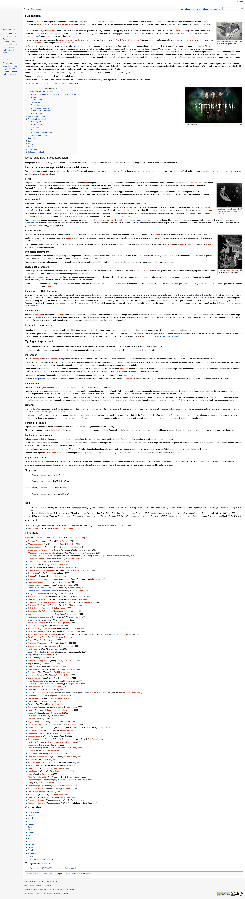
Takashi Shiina (125, 634)
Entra (241, 2)
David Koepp (59, 672)
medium (194, 183)
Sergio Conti (33, 528)
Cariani (30, 841)
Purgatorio (91, 298)
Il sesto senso (33, 669)
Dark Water (32, 707)
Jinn (29, 821)
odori (53, 210)
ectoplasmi (66, 185)
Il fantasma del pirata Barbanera (41, 570)
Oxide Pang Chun (54, 710)
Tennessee (123, 369)
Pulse (30, 774)
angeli (123, 57)
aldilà (120, 171)
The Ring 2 (32, 768)
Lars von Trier (61, 637)
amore (208, 244)
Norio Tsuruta (65, 678)
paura (67, 36)
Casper (30, 640)
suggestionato (142, 214)
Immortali (31, 824)
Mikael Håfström (47, 783)
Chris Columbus (98, 692)
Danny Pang (68, 710)
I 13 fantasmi (33, 562)
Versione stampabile (11, 71)
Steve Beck (62, 698)
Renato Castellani (66, 567)
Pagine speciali (9, 69)
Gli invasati (32, 565)
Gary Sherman (70, 605)
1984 (144, 336)
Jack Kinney (125, 556)
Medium (31, 759)
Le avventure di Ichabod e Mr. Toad (42, 556)
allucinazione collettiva (105, 220)
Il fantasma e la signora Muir (39, 553)
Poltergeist (32, 643)
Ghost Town (32, 794)
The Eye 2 (32, 742)
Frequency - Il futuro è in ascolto (41, 684)
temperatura (208, 210)
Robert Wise (58, 565)
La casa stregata (34, 585)
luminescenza (67, 24)
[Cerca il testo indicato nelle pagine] (242, 8)
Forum (5, 39)
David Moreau (52, 797)
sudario (205, 22)
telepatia (121, 256)
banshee (36, 409)
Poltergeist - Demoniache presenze (42, 588)
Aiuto (5, 53)
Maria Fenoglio (34, 525)
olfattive (133, 210)
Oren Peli (68, 789)
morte (182, 244)
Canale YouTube (9, 47)
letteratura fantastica (67, 40)
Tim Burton (70, 611)
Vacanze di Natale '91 (37, 631)
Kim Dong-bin (54, 666)
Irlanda (164, 409)
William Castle (74, 559)
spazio (50, 286)
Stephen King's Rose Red (38, 722)
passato (74, 274)
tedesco (54, 359)
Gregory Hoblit (74, 684)
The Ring (31, 704)
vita (171, 244)
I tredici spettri (33, 698)
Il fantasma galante (35, 544)
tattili (126, 210)
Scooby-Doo (33, 573)
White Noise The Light (37, 777)
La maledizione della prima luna (40, 727)
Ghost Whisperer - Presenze (39, 762)
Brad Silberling (50, 640)
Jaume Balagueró (52, 751)
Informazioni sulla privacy (33, 893)
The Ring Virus (34, 666)
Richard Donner (60, 608)
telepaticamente (31, 223)
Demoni (31, 815)
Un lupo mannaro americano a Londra (43, 579)
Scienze (38, 874)
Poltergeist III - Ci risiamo (38, 605)
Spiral (30, 658)
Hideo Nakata (46, 655)
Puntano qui (7, 63)
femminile (133, 409)
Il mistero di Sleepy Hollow (38, 660)
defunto (72, 33)
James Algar (100, 556)
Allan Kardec (60, 315)
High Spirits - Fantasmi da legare (41, 614)
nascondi (54, 88)
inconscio (130, 379)
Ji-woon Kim (64, 730)
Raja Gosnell (58, 713)
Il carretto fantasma (36, 541)
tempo (37, 286)
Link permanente (9, 74)
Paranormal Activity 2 (36, 800)
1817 (137, 369)
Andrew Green (50, 453)
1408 (30, 783)
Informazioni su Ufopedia (51, 893)
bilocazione (175, 453)
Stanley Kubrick (54, 576)
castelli (191, 40)
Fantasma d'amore (35, 582)
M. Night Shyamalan (66, 669)
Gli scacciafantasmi (36, 547)
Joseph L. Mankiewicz (85, 553)
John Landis (95, 579)
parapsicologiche (141, 220)
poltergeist (37, 359)
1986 (129, 525)
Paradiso (195, 295)
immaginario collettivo (37, 439)
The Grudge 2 (33, 771)
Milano (55, 528)
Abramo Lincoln (230, 211)
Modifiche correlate (10, 66)
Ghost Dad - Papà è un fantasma (41, 628)
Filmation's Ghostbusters (38, 596)
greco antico (51, 31)
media (101, 194)
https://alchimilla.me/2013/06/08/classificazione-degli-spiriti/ (49, 868)
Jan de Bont (65, 675)
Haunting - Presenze (36, 675)
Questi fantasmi (34, 567)
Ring (29, 655)
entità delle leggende (88, 22)
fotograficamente (60, 192)
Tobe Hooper (75, 588)
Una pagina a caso (10, 45)
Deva (30, 827)
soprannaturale (182, 31)
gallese (73, 409)
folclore (105, 22)
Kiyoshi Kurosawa (48, 701)
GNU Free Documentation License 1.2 (61, 889)
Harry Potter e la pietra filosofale (41, 692)
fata (96, 409)
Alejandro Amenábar (58, 695)
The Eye (31, 710)
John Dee (230, 270)
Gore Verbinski (53, 704)
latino (67, 22)
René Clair (71, 544)
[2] (143, 203)
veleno (133, 371)
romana (199, 33)
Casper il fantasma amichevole (40, 550)
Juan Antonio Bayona (63, 786)
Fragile (30, 751)
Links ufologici (8, 50)
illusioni (72, 216)
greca (192, 33)
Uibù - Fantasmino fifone (38, 791)
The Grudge (32, 733)
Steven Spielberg (63, 623)
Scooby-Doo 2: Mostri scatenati (41, 739)
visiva (121, 207)
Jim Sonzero (47, 774)
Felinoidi (31, 847)
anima (68, 238)
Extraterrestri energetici (81, 874)
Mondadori (63, 528)
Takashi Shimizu (56, 687)
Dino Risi (66, 582)
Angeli (30, 818)
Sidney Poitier (74, 628)
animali (57, 430)
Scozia (178, 409)
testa (39, 24)
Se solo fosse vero (35, 765)
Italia (129, 397)
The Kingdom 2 (34, 649)
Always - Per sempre (36, 623)
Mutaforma (32, 853)
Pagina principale (9, 34)
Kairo (30, 701)
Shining (31, 576)
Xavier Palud (65, 797)
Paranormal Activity (36, 789)
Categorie (30, 874)
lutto (126, 415)
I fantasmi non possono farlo (39, 617)
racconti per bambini (33, 43)
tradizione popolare (116, 33)
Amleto (116, 40)
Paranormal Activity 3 (36, 803)
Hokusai (230, 41)
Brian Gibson (89, 602)
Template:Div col (87, 537)
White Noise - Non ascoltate (39, 757)
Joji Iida (45, 658)
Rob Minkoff (73, 724)
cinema (49, 537)
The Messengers (34, 780)
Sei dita (31, 844)
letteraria (129, 33)
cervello (172, 256)
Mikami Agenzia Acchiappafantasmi (42, 634)
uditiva (129, 207)
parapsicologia (62, 256)
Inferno (217, 295)
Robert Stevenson (82, 570)
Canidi (30, 850)
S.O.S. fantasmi (34, 608)
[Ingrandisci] (241, 41)
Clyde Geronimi (112, 556)
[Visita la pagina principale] (11, 13)
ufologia (30, 46)
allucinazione (89, 204)
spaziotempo (172, 283)
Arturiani (31, 856)
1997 (71, 528)
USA (143, 271)
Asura (30, 830)
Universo (31, 833)
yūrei (218, 44)
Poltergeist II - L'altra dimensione (41, 602)
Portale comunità (9, 36)
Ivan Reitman (77, 591)
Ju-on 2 (31, 690)
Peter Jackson (67, 646)
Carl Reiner (64, 594)
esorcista (35, 306)
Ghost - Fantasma (35, 626)
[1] (141, 203)
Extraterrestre (33, 812)
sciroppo (120, 371)
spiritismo (39, 315)
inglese (43, 387)
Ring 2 (30, 663)
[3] (145, 203)
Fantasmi (31, 719)
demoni (225, 57)
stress (47, 216)
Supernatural (33, 745)
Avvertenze (66, 893)
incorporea (151, 22)
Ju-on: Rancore (34, 687)
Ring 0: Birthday (34, 678)
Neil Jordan (73, 614)
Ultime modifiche (9, 42)
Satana (28, 303)
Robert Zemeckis (70, 681)
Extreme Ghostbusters (37, 652)
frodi (86, 183)
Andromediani (33, 859)
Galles (171, 409)
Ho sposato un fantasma (38, 594)
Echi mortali (32, 672)
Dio (29, 836)
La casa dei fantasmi (36, 559)
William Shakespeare (130, 40)
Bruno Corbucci (66, 585)
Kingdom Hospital (35, 736)
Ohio (139, 271)
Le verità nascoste (35, 681)
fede (43, 174)
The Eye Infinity (34, 748)
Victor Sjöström (62, 541)
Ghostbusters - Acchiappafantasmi (166, 336)
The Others (32, 695)
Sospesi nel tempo (35, 646)
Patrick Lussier (75, 777)
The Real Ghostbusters (37, 599)
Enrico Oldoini (74, 631)
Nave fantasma (34, 716)
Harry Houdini (231, 209)
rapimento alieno (78, 46)
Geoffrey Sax (70, 757)
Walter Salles (56, 754)
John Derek (75, 617)
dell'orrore (81, 40)
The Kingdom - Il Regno (37, 637)
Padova (118, 525)
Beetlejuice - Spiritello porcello (40, 611)
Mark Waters (67, 765)
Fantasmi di (131, 692)
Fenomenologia (49, 874)
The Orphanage (34, 786)
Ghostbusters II (34, 620)
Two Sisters (32, 730)
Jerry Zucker (57, 626)
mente (193, 214)
